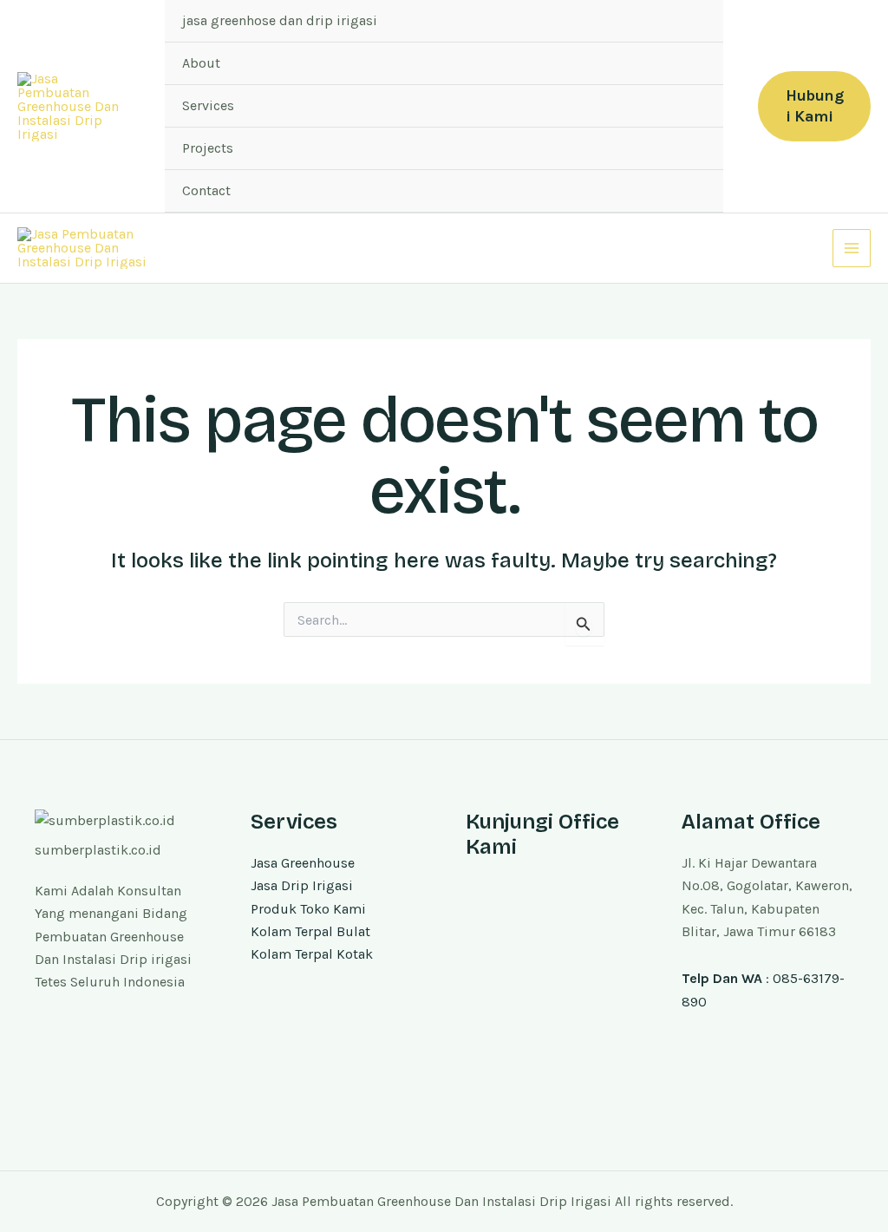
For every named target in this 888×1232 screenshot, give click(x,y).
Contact (206, 190)
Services (208, 105)
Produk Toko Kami (308, 909)
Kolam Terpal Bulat (310, 931)
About (201, 63)
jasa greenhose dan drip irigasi (279, 20)
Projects (207, 148)
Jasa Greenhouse (303, 863)
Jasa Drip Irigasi (302, 885)
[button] (814, 106)
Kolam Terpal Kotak (312, 954)
